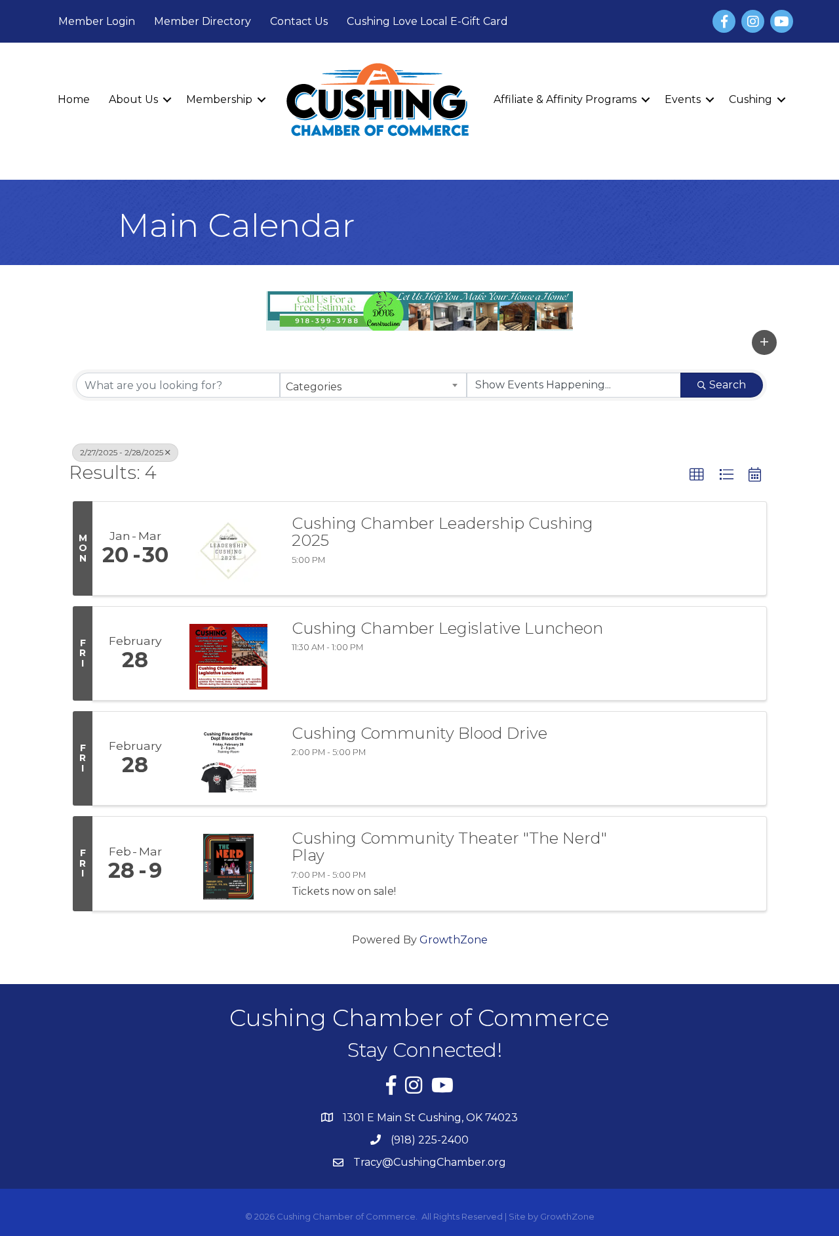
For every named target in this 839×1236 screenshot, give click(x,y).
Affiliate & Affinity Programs (565, 99)
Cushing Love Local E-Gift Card (427, 21)
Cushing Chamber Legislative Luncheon (447, 628)
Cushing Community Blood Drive (419, 733)
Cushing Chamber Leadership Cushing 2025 (442, 532)
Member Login (96, 21)
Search (727, 385)
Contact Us (299, 21)
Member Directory (202, 21)
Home (74, 99)
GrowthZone (454, 940)
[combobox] (373, 385)
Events (683, 99)
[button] (764, 342)
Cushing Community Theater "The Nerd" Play (449, 847)
